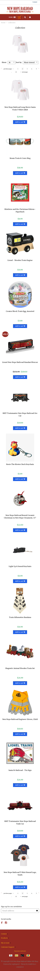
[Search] (25, 17)
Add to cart (19, 122)
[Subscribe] (37, 910)
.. (11, 72)
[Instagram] (6, 922)
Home (3, 22)
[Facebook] (1, 922)
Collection (11, 22)
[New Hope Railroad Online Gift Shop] (20, 10)
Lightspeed (15, 964)
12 (16, 72)
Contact (35, 2)
